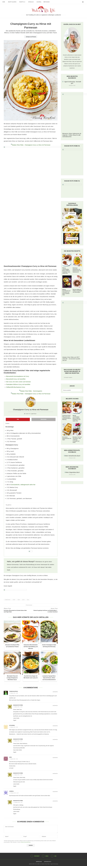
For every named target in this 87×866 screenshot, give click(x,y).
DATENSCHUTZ (47, 861)
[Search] (85, 2)
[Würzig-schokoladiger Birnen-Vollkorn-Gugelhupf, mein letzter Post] (67, 260)
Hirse (19, 599)
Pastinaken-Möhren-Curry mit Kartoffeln (18, 384)
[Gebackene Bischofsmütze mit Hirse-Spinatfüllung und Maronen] (30, 632)
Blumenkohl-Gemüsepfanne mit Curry (17, 376)
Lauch (23, 599)
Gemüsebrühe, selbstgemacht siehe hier (23, 484)
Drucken (43, 419)
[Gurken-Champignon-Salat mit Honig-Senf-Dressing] (49, 632)
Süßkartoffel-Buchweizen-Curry (15, 387)
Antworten (55, 691)
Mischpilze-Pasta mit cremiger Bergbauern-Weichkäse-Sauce (12, 677)
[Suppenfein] (72, 213)
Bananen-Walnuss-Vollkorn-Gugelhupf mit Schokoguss (77, 291)
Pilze (28, 599)
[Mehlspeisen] (72, 226)
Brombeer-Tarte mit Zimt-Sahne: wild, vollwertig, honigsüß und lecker (77, 440)
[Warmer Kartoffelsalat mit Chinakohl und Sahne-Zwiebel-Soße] (67, 281)
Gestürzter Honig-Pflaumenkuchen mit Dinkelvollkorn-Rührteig (66, 417)
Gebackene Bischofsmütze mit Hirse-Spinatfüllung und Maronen (31, 646)
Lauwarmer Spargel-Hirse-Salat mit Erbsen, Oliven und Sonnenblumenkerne (49, 677)
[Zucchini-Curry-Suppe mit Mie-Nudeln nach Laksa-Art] (30, 663)
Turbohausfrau (13, 691)
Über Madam (46, 1)
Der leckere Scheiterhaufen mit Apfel (66, 438)
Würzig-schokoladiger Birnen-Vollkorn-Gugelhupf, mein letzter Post (66, 270)
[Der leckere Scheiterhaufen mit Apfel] (67, 429)
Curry (14, 599)
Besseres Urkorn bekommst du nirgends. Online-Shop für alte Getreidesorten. (71, 135)
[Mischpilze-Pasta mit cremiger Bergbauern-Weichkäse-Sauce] (12, 663)
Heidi (10, 757)
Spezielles (31, 1)
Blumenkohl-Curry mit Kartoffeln (15, 379)
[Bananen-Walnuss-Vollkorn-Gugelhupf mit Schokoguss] (77, 281)
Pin (18, 419)
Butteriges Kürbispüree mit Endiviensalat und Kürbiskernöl (77, 269)
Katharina (12, 725)
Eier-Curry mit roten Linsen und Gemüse (18, 381)
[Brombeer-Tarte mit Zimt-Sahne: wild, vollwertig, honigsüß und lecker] (77, 429)
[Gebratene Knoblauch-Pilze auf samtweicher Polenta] (12, 632)
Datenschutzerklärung (25, 842)
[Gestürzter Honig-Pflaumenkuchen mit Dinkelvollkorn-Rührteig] (67, 408)
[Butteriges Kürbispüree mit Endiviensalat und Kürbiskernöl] (77, 260)
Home (3, 1)
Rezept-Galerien (12, 1)
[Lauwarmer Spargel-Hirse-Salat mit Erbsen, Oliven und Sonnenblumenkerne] (49, 663)
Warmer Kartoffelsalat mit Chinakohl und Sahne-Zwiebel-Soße (66, 292)
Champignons (7, 599)
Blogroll (39, 1)
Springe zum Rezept (31, 36)
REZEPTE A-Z (22, 1)
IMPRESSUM (39, 861)
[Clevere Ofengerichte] (72, 238)
